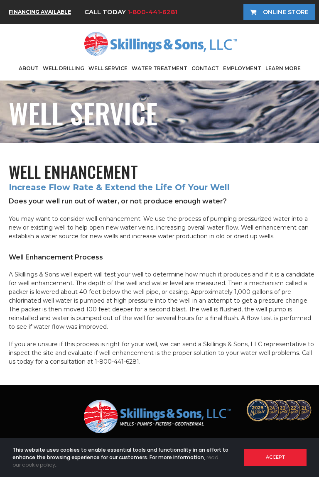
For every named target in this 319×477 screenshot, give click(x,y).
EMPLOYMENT (242, 68)
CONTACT (205, 68)
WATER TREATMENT (159, 68)
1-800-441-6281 (152, 12)
